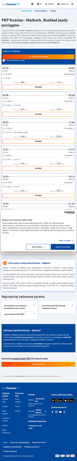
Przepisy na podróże (6, 419)
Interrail (5, 425)
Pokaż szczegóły (65, 240)
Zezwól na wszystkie (62, 247)
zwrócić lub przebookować (23, 337)
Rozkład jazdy (26, 11)
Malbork (38, 38)
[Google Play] (57, 400)
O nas (5, 442)
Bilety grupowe (5, 412)
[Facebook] (52, 412)
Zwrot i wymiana (18, 400)
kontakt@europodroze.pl (37, 421)
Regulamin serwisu (39, 442)
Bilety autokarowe (6, 431)
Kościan (29, 38)
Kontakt (17, 411)
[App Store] (69, 400)
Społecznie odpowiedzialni (19, 442)
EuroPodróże (38, 344)
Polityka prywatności (31, 447)
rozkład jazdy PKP (21, 358)
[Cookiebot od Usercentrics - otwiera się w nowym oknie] (66, 212)
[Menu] (72, 4)
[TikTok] (64, 412)
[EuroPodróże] (11, 388)
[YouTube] (60, 412)
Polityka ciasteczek (10, 451)
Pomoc (17, 406)
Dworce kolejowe (41, 11)
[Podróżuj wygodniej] (32, 4)
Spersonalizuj (37, 247)
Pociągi (53, 11)
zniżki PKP (67, 337)
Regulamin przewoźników (12, 447)
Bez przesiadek (69, 74)
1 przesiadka (67, 101)
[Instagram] (56, 412)
